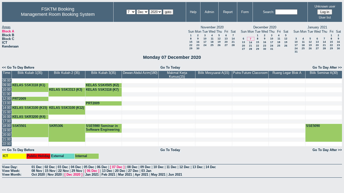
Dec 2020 (73, 174)
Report (228, 12)
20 (226, 41)
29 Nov (77, 171)
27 (226, 45)
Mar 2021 (125, 174)
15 (190, 41)
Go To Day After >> (327, 67)
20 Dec (120, 171)
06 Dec (102, 167)
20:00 (7, 135)
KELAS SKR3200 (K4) (28, 117)
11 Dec (171, 167)
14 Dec (210, 167)
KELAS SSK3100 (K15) (29, 108)
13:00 (7, 103)
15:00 (7, 112)
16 (197, 41)
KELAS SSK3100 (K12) (66, 108)
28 (233, 45)
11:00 (6, 94)
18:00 (7, 126)
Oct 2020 (38, 174)
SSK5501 (19, 126)
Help (193, 12)
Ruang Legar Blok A (286, 73)
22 (190, 45)
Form (245, 12)
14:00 (7, 108)
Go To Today (170, 67)
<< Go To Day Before (18, 67)
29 (190, 48)
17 (205, 41)
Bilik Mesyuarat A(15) (213, 73)
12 (219, 38)
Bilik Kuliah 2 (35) (67, 73)
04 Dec (76, 167)
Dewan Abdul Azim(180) (140, 73)
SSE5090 (313, 126)
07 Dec (117, 167)
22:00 (7, 144)
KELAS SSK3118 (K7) (102, 89)
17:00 (7, 121)
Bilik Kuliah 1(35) (30, 73)
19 (219, 41)
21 (233, 41)
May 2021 (158, 174)
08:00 (7, 80)
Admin (209, 12)
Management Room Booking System (58, 14)
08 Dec (132, 167)
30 (197, 48)
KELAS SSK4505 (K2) (102, 85)
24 (205, 45)
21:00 (7, 139)
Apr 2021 (141, 174)
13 (226, 38)
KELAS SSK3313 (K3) (65, 89)
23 (197, 45)
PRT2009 (19, 99)
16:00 (7, 117)
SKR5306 (56, 126)
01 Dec (36, 167)
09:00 (7, 85)
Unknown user (325, 6)
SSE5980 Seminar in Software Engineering (103, 127)
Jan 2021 (92, 174)
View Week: (11, 171)
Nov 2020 (55, 174)
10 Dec (158, 167)
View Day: (9, 167)
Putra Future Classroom (250, 73)
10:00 (7, 89)
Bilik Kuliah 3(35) (103, 73)
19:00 (7, 130)
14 (233, 38)
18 (212, 41)
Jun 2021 (175, 174)
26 (219, 45)
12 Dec (184, 167)
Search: (268, 12)
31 (271, 48)
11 (212, 38)
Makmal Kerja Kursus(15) (177, 74)
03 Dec (63, 167)
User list (325, 17)
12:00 (7, 99)
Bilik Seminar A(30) (324, 73)
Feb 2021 (108, 174)
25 (212, 45)
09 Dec (145, 167)
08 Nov (36, 171)
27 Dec (133, 171)
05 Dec (89, 167)
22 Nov (63, 171)
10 (205, 38)
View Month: (11, 174)
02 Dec (50, 167)
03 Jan (146, 171)
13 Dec (197, 167)
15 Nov (50, 171)
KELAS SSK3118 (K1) (28, 85)
